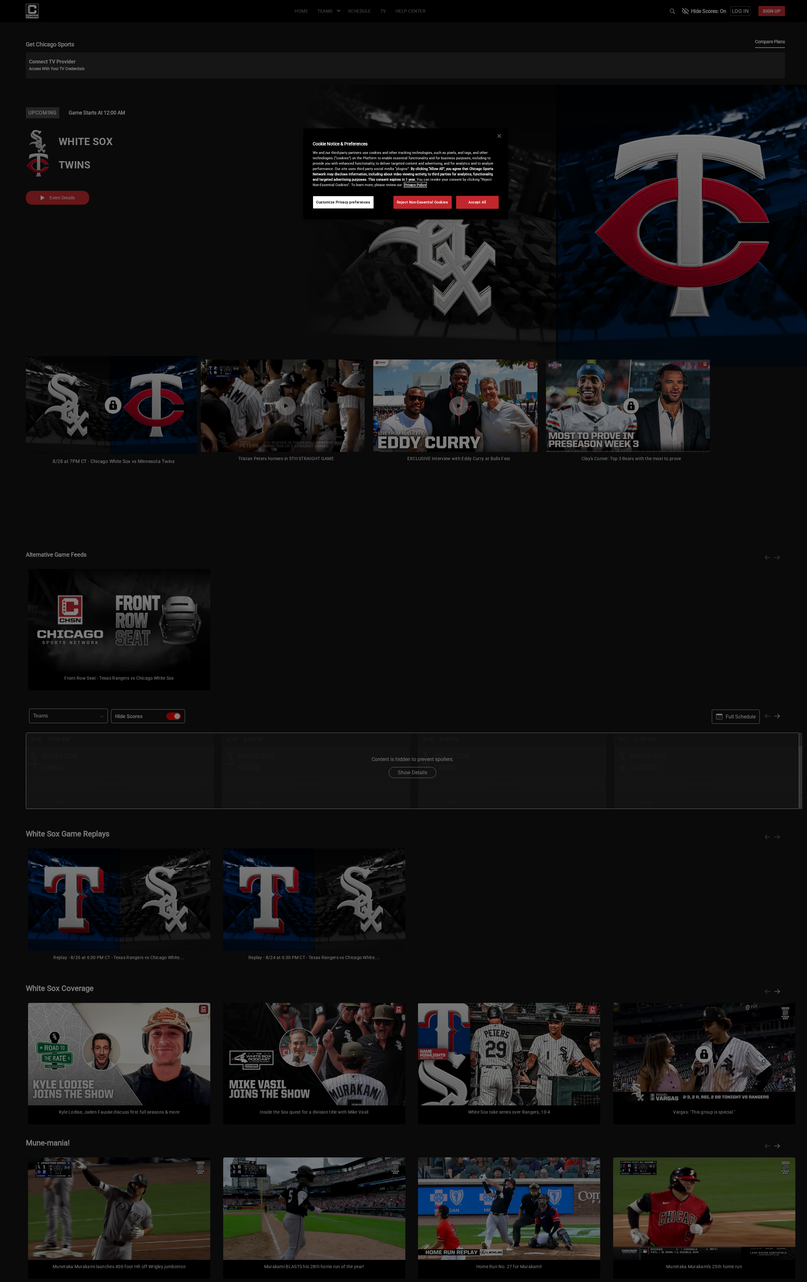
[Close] (499, 136)
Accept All (477, 202)
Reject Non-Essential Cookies (422, 202)
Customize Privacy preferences (343, 202)
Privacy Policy (415, 185)
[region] (405, 174)
